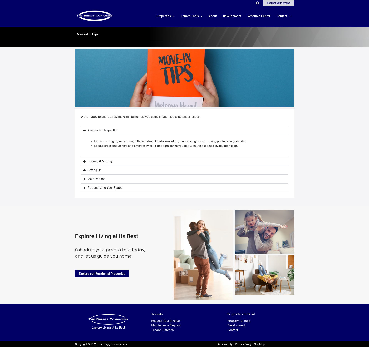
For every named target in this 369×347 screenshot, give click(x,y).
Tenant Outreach (162, 330)
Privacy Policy (243, 344)
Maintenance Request (166, 325)
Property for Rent (238, 321)
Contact (232, 330)
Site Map (259, 344)
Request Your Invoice (165, 321)
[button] (278, 3)
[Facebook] (257, 3)
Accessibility (225, 344)
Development (236, 325)
